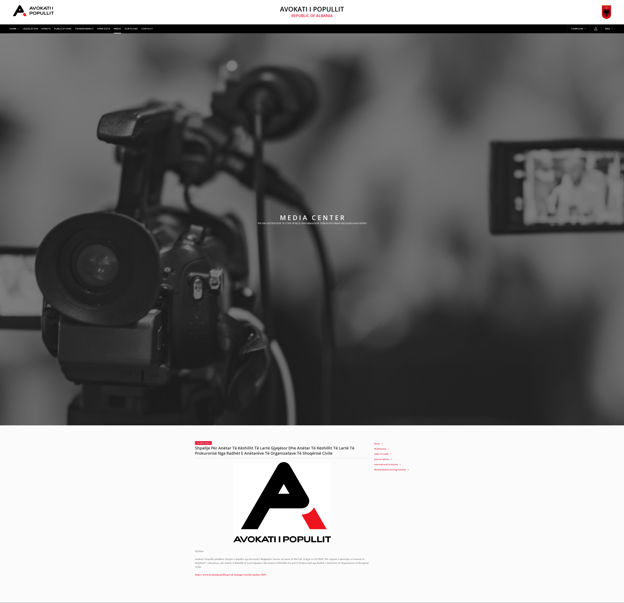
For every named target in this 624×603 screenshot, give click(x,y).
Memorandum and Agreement (390, 469)
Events (46, 28)
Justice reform (381, 459)
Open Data (103, 28)
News (377, 443)
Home (13, 28)
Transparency (84, 28)
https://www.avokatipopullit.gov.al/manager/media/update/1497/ (231, 574)
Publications (63, 28)
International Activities (386, 464)
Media (117, 28)
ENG (607, 28)
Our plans (131, 28)
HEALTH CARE (381, 454)
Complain (577, 28)
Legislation (30, 28)
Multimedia (380, 448)
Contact (147, 28)
